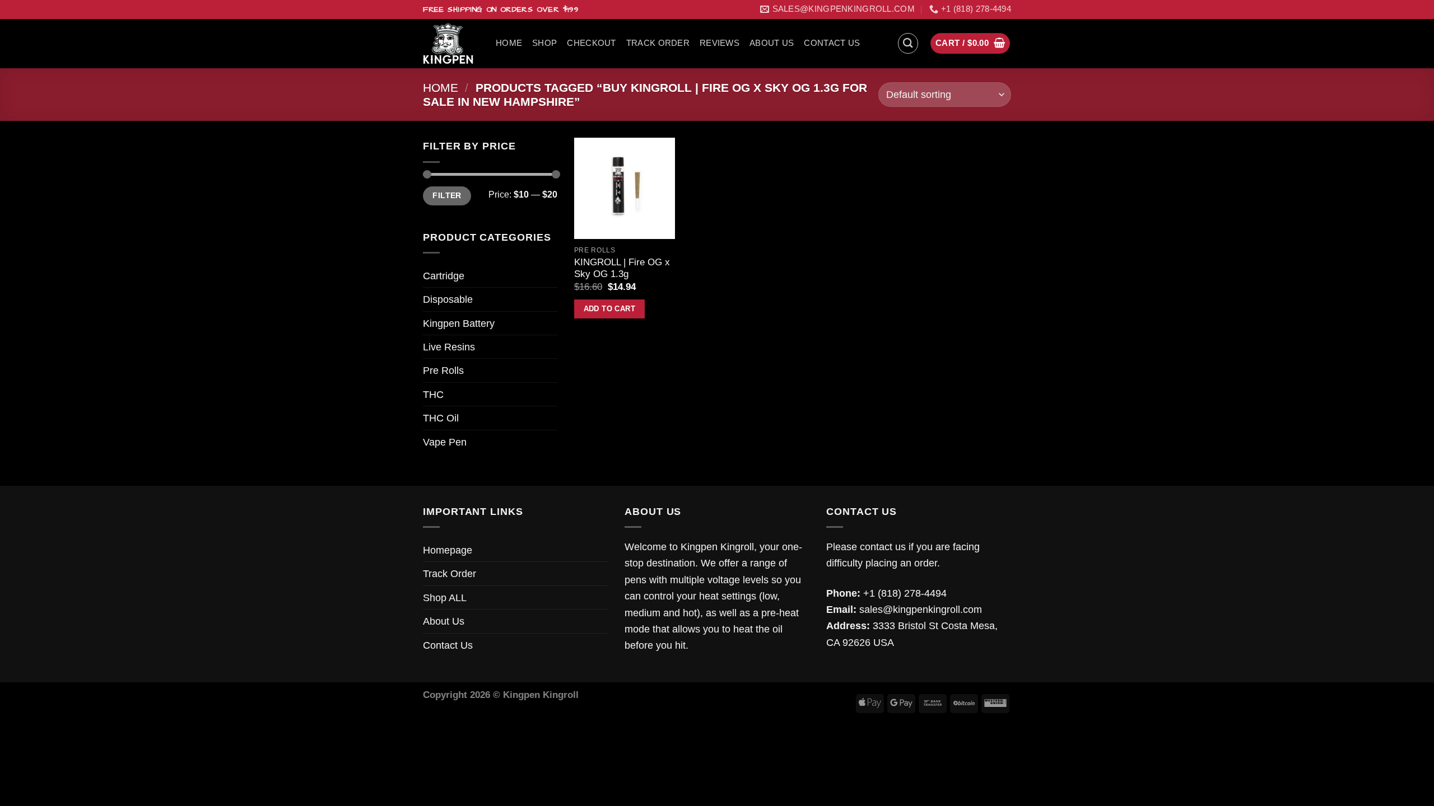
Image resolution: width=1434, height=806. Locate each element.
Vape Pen (445, 442)
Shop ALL (445, 597)
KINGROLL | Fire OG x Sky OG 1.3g (622, 268)
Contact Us (832, 43)
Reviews (719, 43)
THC (433, 394)
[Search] (908, 43)
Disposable (448, 299)
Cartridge (443, 276)
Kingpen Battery (459, 323)
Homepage (447, 550)
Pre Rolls (443, 370)
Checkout (591, 43)
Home (509, 43)
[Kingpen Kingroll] (451, 43)
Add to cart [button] (609, 308)
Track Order (658, 43)
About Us (771, 43)
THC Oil (441, 418)
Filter (446, 195)
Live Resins (449, 347)
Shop (544, 43)
